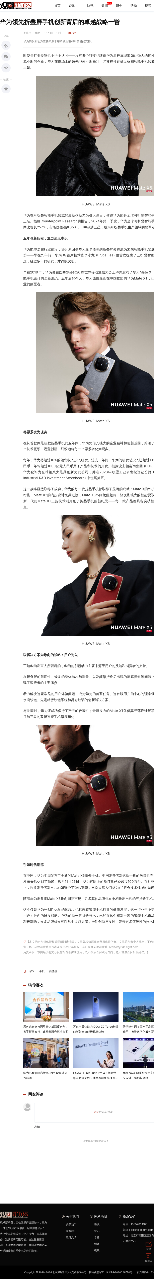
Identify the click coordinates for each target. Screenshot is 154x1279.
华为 (31, 971)
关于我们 (71, 1224)
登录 (96, 1112)
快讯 (90, 6)
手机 (42, 971)
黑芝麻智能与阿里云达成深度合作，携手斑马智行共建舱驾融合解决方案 (45, 1029)
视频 (96, 1250)
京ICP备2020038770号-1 (120, 1272)
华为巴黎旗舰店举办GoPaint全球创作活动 (45, 1075)
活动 (133, 6)
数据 (104, 6)
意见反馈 (71, 1237)
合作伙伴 (71, 32)
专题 (96, 1237)
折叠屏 (53, 971)
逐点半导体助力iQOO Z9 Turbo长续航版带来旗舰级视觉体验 (96, 1029)
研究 (119, 6)
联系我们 (71, 1231)
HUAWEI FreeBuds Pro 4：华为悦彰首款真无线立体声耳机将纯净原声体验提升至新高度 (95, 1075)
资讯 (72, 6)
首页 (57, 6)
